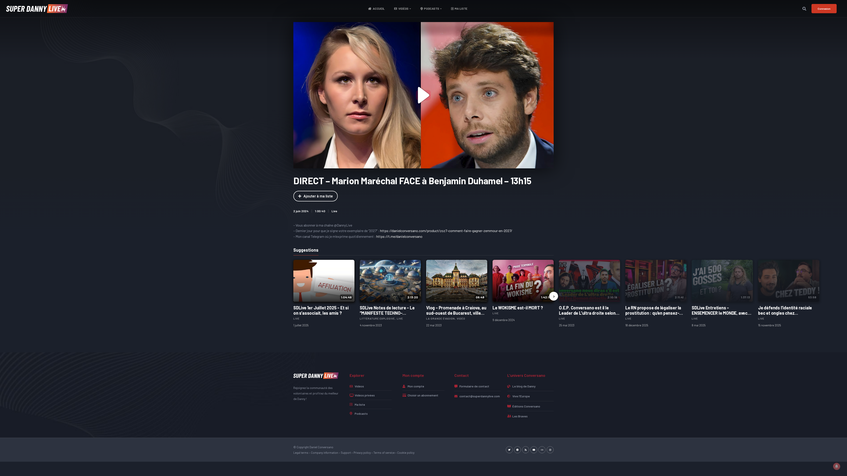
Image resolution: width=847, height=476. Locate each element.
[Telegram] (517, 449)
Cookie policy (405, 452)
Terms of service (384, 452)
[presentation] (553, 296)
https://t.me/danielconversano (399, 236)
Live (334, 211)
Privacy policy (362, 452)
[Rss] (525, 449)
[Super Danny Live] (316, 375)
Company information (324, 452)
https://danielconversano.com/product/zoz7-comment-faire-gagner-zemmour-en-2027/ (446, 231)
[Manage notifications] (836, 466)
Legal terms (300, 452)
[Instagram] (550, 449)
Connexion (824, 8)
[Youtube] (533, 449)
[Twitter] (509, 449)
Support (346, 452)
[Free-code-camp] (541, 449)
